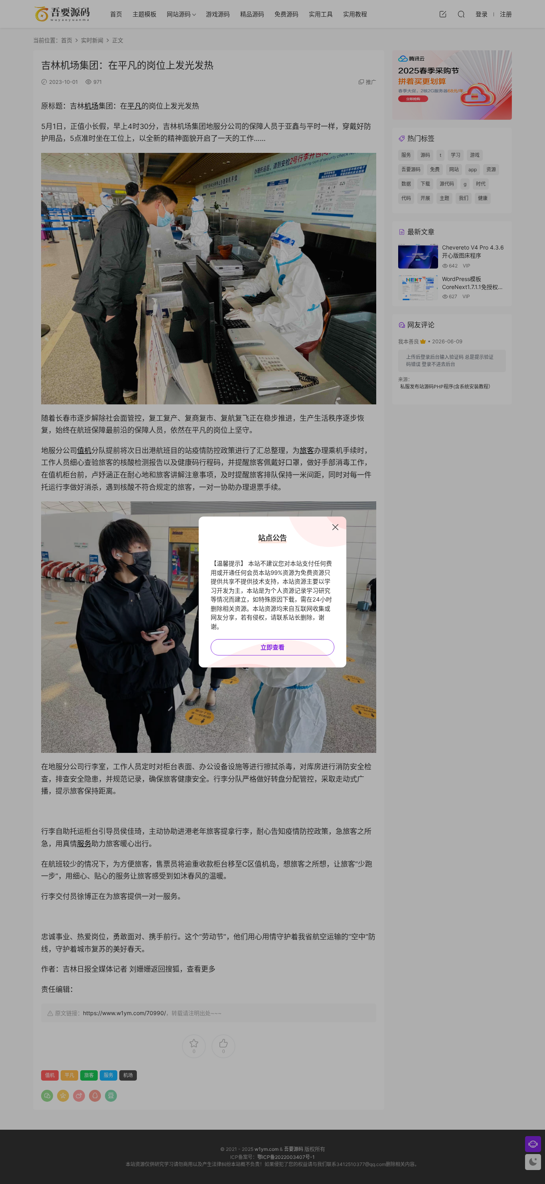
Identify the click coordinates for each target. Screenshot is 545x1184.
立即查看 (272, 647)
